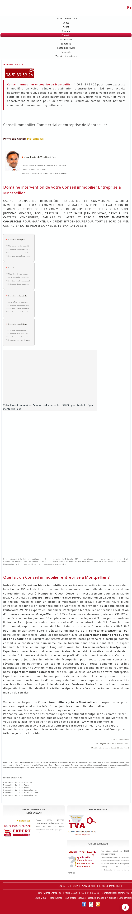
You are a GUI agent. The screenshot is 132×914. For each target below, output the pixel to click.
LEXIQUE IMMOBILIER (110, 885)
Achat (66, 26)
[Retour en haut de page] (125, 907)
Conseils (66, 35)
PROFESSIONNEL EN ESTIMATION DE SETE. (59, 225)
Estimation (66, 39)
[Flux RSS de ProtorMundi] (98, 904)
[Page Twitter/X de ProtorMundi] (91, 904)
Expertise (66, 43)
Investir (66, 31)
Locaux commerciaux (66, 18)
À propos (111, 897)
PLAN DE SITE (88, 885)
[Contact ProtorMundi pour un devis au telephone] (66, 73)
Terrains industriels (66, 56)
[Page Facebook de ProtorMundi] (84, 904)
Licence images (96, 897)
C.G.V (75, 885)
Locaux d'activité (66, 47)
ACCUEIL (64, 885)
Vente (66, 22)
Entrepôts (66, 52)
